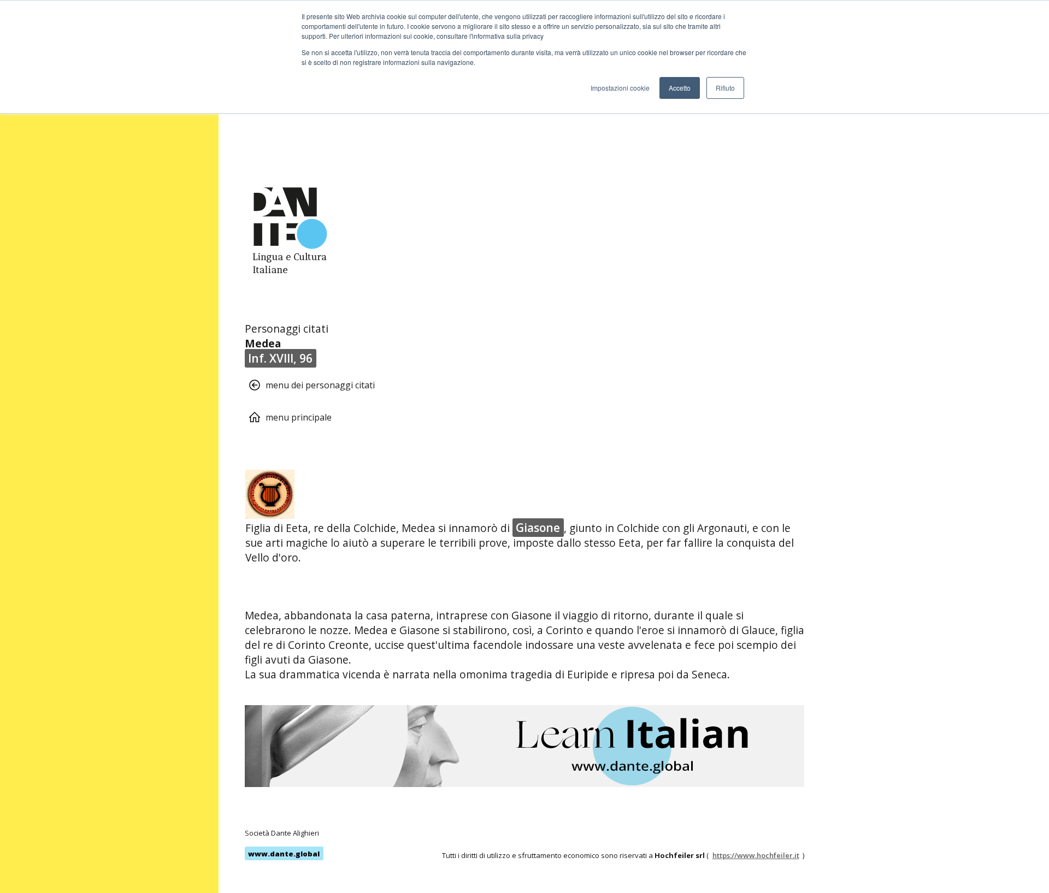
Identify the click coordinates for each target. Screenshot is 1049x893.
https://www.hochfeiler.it (755, 855)
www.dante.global (284, 854)
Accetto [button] (680, 87)
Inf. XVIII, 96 (280, 358)
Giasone (538, 527)
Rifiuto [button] (725, 87)
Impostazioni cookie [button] (620, 87)
